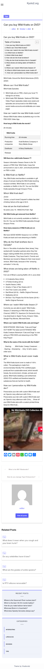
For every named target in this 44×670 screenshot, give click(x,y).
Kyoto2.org (33, 3)
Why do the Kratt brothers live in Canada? (21, 60)
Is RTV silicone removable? (15, 583)
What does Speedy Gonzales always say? (19, 611)
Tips (6, 16)
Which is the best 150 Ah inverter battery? (19, 603)
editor (14, 29)
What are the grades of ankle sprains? (19, 569)
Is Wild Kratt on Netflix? (14, 53)
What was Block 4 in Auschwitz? (16, 608)
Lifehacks (10, 637)
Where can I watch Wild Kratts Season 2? (21, 68)
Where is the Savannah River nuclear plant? (20, 600)
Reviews (9, 644)
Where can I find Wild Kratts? (16, 48)
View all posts (22, 515)
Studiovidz (26, 666)
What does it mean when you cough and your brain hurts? (20, 541)
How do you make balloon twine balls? (18, 605)
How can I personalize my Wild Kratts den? (22, 73)
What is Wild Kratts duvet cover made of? (22, 70)
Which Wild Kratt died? (14, 55)
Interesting (10, 629)
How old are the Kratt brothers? (17, 58)
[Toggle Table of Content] (36, 42)
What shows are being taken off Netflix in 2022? (21, 64)
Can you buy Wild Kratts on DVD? (18, 45)
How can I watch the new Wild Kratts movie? (22, 50)
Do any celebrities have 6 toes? (16, 556)
